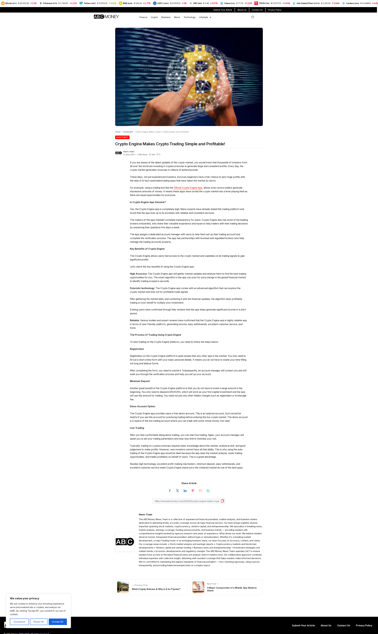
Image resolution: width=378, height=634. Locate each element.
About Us (241, 10)
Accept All (57, 621)
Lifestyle (203, 17)
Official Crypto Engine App (188, 187)
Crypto (154, 17)
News (177, 17)
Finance (143, 17)
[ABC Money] (106, 16)
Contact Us (257, 10)
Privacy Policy (274, 10)
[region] (38, 611)
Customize (19, 621)
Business (166, 17)
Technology (189, 17)
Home (117, 132)
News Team (128, 151)
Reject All (39, 621)
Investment (128, 132)
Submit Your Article (222, 10)
